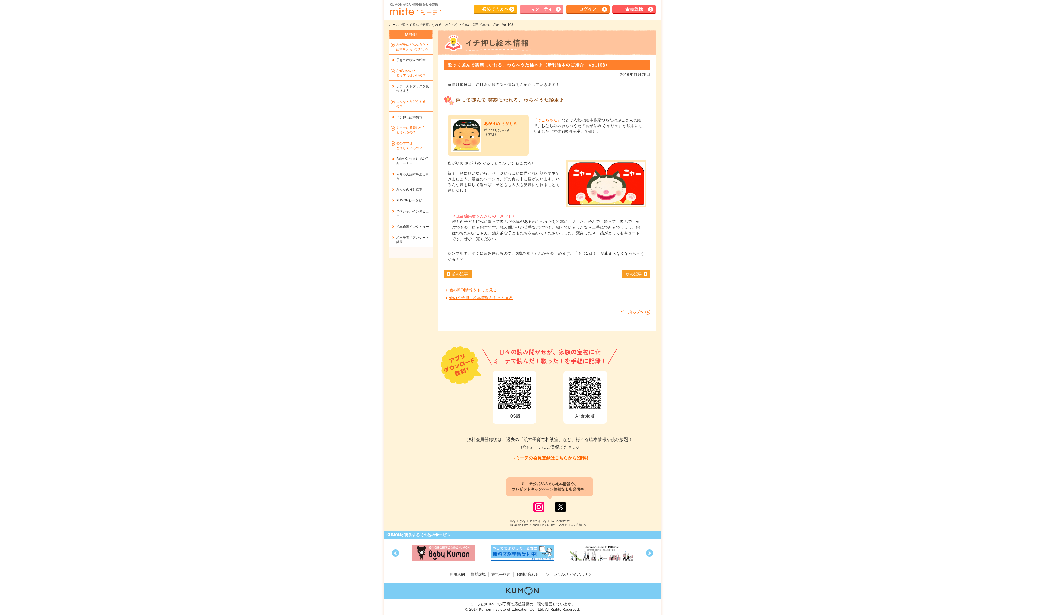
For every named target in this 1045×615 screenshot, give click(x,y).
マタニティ (541, 9)
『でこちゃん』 (547, 120)
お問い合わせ (527, 574)
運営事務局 (501, 574)
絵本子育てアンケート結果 (412, 240)
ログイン (588, 9)
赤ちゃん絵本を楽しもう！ (412, 176)
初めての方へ (495, 9)
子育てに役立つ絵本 (411, 60)
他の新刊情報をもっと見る (473, 290)
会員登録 (634, 9)
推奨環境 (478, 574)
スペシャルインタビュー (412, 213)
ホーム (394, 25)
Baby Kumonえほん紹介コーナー (412, 161)
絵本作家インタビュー (412, 227)
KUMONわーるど (409, 200)
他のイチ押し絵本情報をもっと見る (481, 298)
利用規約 (457, 574)
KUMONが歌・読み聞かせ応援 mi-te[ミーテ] (415, 9)
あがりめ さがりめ (500, 123)
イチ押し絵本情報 (409, 117)
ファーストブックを (412, 88)
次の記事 (634, 274)
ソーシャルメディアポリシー (570, 574)
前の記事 (460, 274)
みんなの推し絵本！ (411, 189)
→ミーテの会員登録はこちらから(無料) (549, 458)
